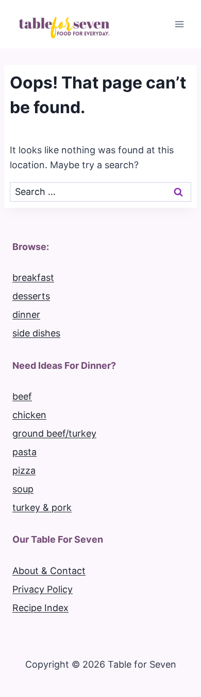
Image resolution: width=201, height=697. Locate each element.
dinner (26, 314)
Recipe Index (40, 607)
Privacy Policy (42, 589)
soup (23, 489)
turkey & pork (42, 507)
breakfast (33, 277)
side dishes (36, 333)
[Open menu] (179, 24)
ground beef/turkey (54, 433)
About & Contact (49, 570)
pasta (24, 451)
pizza (24, 470)
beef (22, 396)
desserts (31, 296)
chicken (29, 414)
